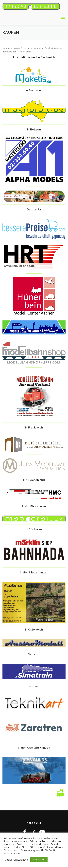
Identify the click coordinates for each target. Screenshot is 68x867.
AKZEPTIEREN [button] (39, 859)
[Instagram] (33, 832)
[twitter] (42, 832)
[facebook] (24, 832)
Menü (62, 18)
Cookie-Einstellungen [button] (16, 859)
